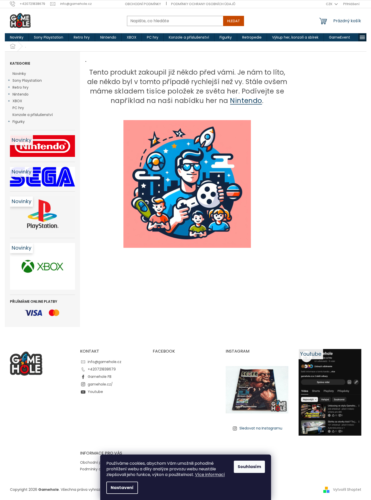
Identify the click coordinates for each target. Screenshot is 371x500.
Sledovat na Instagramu (260, 428)
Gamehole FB (99, 376)
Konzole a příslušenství (32, 114)
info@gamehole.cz (104, 361)
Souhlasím (249, 467)
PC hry (18, 107)
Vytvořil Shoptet (347, 489)
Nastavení (122, 488)
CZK (329, 4)
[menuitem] (17, 37)
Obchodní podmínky (143, 4)
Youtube (95, 391)
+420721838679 (102, 369)
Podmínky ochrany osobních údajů (203, 4)
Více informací (210, 475)
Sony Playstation (27, 80)
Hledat (233, 21)
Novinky (19, 73)
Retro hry (20, 87)
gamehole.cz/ (100, 384)
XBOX (17, 100)
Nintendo (20, 94)
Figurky (18, 121)
